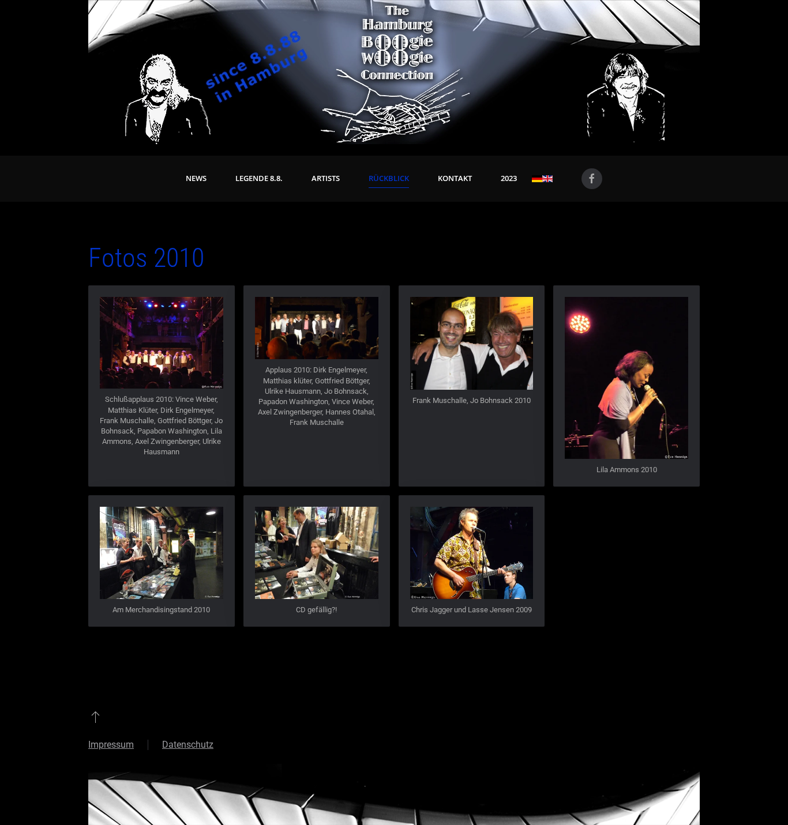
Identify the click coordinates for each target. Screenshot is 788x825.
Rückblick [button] (389, 178)
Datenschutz (187, 744)
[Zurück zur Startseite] (394, 72)
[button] (161, 342)
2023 (509, 178)
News (196, 178)
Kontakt (455, 178)
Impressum (111, 744)
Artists (326, 178)
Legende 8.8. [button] (259, 178)
